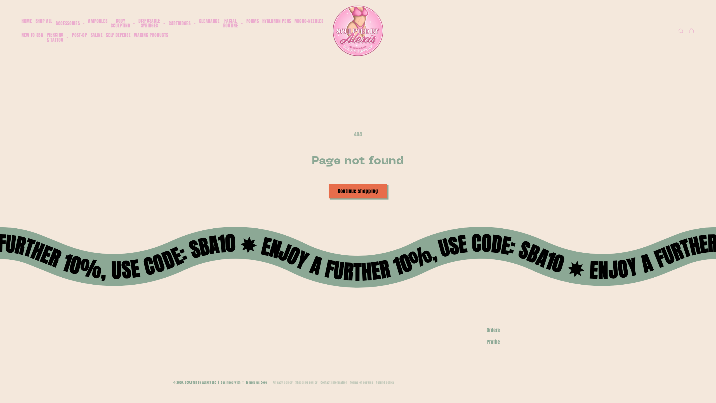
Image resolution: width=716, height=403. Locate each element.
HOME (27, 21)
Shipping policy (306, 382)
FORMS (252, 21)
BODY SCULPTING (120, 23)
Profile (493, 342)
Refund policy (385, 382)
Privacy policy (283, 382)
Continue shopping (358, 191)
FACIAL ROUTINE (230, 23)
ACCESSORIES (68, 23)
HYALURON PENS (276, 21)
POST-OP (79, 35)
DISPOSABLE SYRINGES (149, 23)
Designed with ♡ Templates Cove (244, 382)
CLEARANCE (209, 21)
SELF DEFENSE (118, 35)
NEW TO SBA (32, 35)
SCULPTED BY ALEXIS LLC (200, 382)
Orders (493, 330)
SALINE (97, 35)
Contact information (334, 382)
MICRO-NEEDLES (309, 21)
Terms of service (361, 382)
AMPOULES (97, 21)
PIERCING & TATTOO (55, 37)
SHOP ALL (44, 21)
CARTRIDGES (180, 23)
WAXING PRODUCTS (151, 35)
